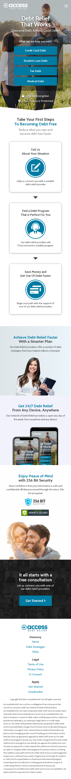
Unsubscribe (35, 691)
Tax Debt (35, 71)
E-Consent (35, 674)
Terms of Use (36, 664)
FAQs (35, 651)
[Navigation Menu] (66, 6)
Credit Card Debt (35, 50)
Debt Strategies (35, 646)
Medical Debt (35, 81)
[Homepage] (15, 6)
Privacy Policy (35, 669)
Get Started (35, 601)
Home (35, 641)
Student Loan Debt (36, 60)
